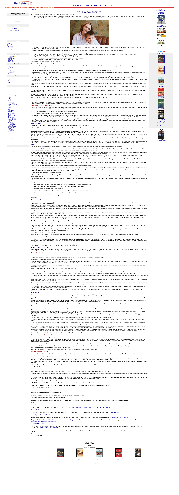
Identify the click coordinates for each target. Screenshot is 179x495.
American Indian (10, 90)
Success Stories (10, 72)
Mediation (9, 121)
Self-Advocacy (10, 140)
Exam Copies (10, 59)
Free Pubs (9, 156)
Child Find (15, 115)
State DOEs (10, 153)
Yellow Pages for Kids (110, 5)
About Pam (9, 45)
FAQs (8, 51)
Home (8, 43)
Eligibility (9, 101)
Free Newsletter (10, 47)
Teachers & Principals (11, 141)
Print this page (33, 9)
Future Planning (10, 110)
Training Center (10, 60)
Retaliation (9, 137)
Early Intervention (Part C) (10, 100)
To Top (32, 402)
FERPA (8, 82)
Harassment (9, 111)
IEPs (8, 116)
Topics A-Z (76, 5)
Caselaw (9, 78)
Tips (8, 73)
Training (82, 5)
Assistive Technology (11, 91)
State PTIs (10, 154)
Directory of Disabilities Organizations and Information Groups (58, 420)
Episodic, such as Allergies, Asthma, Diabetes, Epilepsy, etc (12, 103)
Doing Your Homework (11, 67)
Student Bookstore (11, 58)
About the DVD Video (138, 458)
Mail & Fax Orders (10, 61)
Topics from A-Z (10, 46)
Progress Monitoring (11, 127)
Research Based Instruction (10, 131)
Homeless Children (11, 113)
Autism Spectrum (10, 92)
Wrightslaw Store (98, 5)
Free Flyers (9, 155)
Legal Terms (10, 159)
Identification (9, 115)
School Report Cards (11, 138)
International (10, 152)
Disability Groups (11, 151)
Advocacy (69, 5)
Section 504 (9, 83)
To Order (60, 459)
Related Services (10, 129)
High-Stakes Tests (10, 112)
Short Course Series (11, 71)
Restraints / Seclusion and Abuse (11, 135)
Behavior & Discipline (11, 93)
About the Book (60, 458)
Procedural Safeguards (11, 126)
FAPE (8, 108)
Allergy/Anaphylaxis (11, 89)
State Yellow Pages (38, 430)
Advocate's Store (10, 57)
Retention (9, 136)
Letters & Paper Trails (11, 119)
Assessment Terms (11, 160)
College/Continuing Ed (11, 95)
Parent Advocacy (47, 404)
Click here (78, 407)
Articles (8, 65)
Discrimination (10, 97)
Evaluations (9, 107)
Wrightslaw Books (161, 53)
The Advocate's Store (161, 140)
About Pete (9, 44)
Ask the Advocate (10, 68)
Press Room (9, 50)
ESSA (8, 105)
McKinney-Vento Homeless (12, 81)
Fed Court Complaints (11, 79)
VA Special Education (11, 143)
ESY (8, 106)
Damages (9, 96)
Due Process (9, 98)
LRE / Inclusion (10, 120)
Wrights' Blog (89, 5)
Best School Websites (11, 161)
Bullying (9, 94)
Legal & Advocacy (10, 157)
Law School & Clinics (11, 118)
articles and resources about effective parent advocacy (97, 407)
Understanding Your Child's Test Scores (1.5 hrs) (161, 122)
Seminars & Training (11, 48)
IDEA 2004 (9, 80)
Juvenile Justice (10, 117)
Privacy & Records (10, 125)
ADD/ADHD (9, 88)
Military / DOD (10, 122)
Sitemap (9, 52)
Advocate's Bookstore (11, 148)
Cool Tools (9, 66)
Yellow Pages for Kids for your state (49, 427)
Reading (9, 128)
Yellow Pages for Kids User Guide (119, 417)
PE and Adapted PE (11, 124)
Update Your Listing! (161, 38)
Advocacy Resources (11, 149)
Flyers (8, 109)
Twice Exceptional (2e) (11, 142)
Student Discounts (161, 125)
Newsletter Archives (11, 70)
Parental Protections (11, 123)
